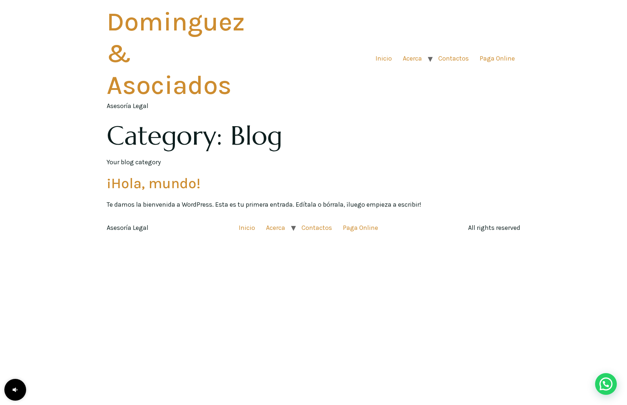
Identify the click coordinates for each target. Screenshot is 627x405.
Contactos (453, 58)
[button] (15, 389)
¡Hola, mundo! (154, 183)
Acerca (412, 58)
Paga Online (497, 58)
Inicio (384, 58)
